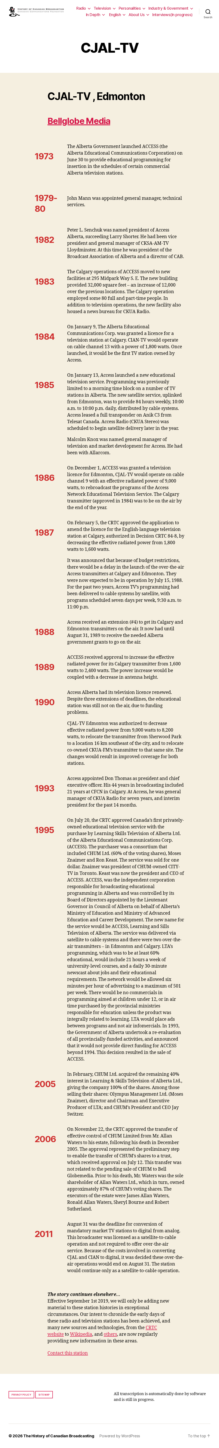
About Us (137, 14)
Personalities (130, 8)
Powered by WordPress (119, 1436)
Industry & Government (168, 8)
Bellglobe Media (78, 121)
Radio (81, 8)
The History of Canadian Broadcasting (58, 1436)
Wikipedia (81, 1334)
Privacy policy (21, 1394)
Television (102, 8)
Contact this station (67, 1353)
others (110, 1334)
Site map (44, 1394)
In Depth (93, 14)
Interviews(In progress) (172, 14)
